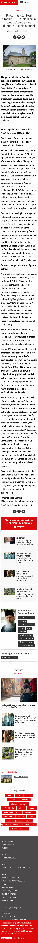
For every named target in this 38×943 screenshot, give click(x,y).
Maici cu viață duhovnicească (13, 881)
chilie (19, 795)
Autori (4, 874)
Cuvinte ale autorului (26, 618)
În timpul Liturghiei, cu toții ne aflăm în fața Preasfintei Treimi (24, 541)
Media (4, 861)
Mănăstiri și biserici (26, 642)
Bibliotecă (6, 855)
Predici (22, 628)
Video (29, 628)
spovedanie (29, 812)
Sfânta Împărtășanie (19, 804)
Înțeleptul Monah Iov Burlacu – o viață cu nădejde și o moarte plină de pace (25, 593)
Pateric (19, 10)
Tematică (5, 884)
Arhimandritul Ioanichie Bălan (19, 30)
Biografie (23, 621)
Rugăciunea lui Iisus (11, 812)
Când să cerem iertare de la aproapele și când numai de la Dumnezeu (24, 576)
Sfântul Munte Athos (26, 638)
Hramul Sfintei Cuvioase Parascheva (16, 868)
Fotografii (23, 632)
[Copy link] (23, 37)
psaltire (21, 816)
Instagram (26, 522)
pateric (31, 808)
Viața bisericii (8, 842)
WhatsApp (13, 522)
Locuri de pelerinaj (26, 635)
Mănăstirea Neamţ (21, 776)
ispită (31, 816)
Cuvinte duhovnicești (26, 625)
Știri (4, 865)
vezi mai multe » (19, 673)
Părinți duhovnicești (10, 878)
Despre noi (6, 913)
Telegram (20, 526)
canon (9, 795)
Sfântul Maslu (9, 808)
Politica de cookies (9, 917)
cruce (29, 795)
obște (21, 808)
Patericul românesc (19, 828)
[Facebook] (15, 37)
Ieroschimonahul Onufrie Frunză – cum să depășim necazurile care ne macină (24, 558)
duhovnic (13, 799)
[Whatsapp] (19, 37)
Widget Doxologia (9, 897)
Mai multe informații (14, 933)
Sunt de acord (6, 938)
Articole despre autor (27, 645)
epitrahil (25, 799)
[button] (24, 2)
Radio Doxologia (8, 901)
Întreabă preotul (9, 858)
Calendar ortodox (9, 894)
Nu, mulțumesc (19, 938)
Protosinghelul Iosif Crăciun (15, 653)
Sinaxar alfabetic (9, 888)
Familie (5, 848)
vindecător (8, 816)
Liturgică (6, 851)
